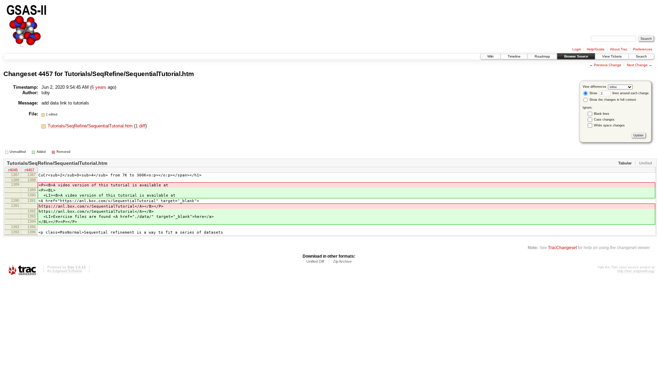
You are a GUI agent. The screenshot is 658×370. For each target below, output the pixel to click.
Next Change (637, 65)
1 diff (140, 125)
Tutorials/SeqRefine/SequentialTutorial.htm (129, 73)
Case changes (604, 119)
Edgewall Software (67, 271)
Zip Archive (342, 261)
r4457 (29, 170)
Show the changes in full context (612, 99)
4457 (45, 73)
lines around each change (630, 93)
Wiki (490, 56)
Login (576, 49)
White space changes (609, 125)
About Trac (618, 49)
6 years (99, 87)
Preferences (642, 49)
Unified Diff (315, 261)
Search (641, 56)
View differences (594, 86)
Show (592, 93)
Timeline (514, 56)
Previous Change (607, 65)
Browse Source (576, 56)
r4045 (13, 170)
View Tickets (612, 56)
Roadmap (542, 56)
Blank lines (601, 113)
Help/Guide (596, 49)
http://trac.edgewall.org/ (636, 271)
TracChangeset (562, 247)
